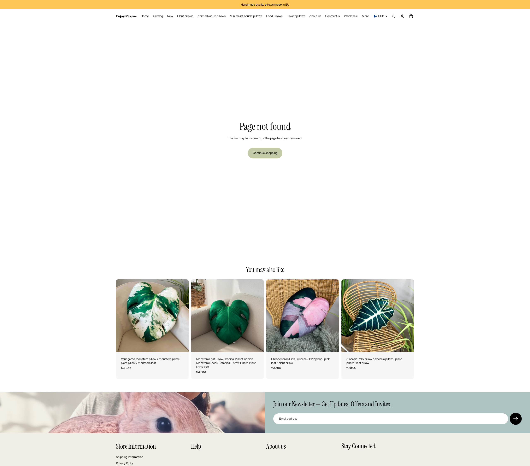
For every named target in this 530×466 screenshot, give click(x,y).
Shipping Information (129, 457)
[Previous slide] (122, 315)
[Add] (182, 345)
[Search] (393, 16)
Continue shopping (265, 153)
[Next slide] (182, 315)
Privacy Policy (125, 463)
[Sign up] (516, 419)
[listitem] (365, 16)
